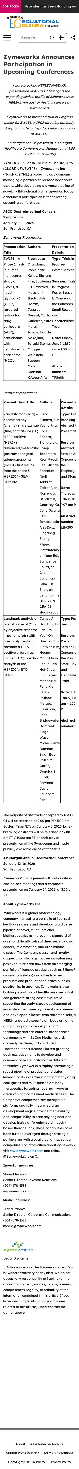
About (20, 1444)
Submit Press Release (23, 1453)
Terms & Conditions (58, 1453)
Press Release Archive (46, 1444)
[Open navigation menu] (7, 38)
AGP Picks (10, 6)
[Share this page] (73, 38)
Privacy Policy (60, 1462)
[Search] (52, 37)
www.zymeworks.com (26, 1151)
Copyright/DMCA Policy (26, 1462)
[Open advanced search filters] (62, 37)
